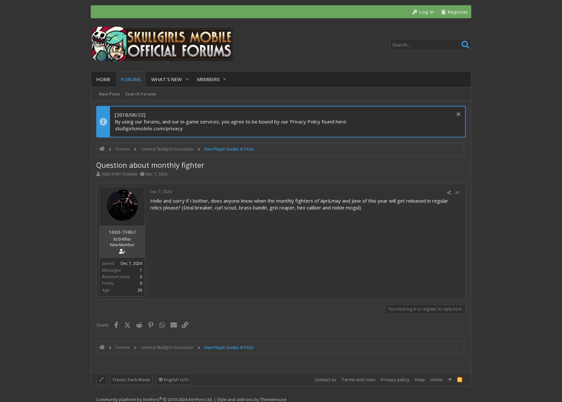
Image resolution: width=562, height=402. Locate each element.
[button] (187, 79)
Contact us (325, 379)
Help (420, 379)
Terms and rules (358, 379)
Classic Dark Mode (131, 379)
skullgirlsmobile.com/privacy (149, 128)
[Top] (450, 379)
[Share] (449, 193)
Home (436, 379)
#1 (457, 192)
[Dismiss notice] (457, 114)
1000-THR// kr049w (119, 174)
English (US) (176, 379)
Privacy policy (395, 379)
